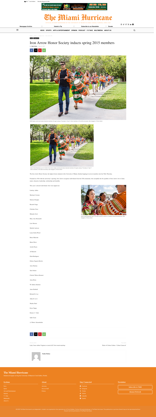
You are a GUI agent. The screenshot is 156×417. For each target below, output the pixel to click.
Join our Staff (45, 388)
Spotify (84, 398)
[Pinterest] (40, 50)
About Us (6, 401)
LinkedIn (84, 396)
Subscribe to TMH (135, 387)
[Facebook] (126, 24)
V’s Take (6, 396)
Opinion (6, 393)
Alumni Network (135, 392)
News (35, 35)
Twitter (84, 391)
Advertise (44, 386)
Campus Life (41, 35)
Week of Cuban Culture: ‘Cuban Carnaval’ (114, 345)
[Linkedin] (130, 24)
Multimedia (6, 398)
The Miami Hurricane (16, 372)
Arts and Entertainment (10, 391)
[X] (36, 50)
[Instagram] (121, 24)
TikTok (84, 393)
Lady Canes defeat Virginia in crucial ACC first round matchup (47, 345)
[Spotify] (133, 24)
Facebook (84, 386)
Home (31, 35)
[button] (134, 30)
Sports (5, 388)
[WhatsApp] (44, 50)
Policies (44, 391)
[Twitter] (128, 24)
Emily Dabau (34, 46)
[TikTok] (124, 24)
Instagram (84, 388)
